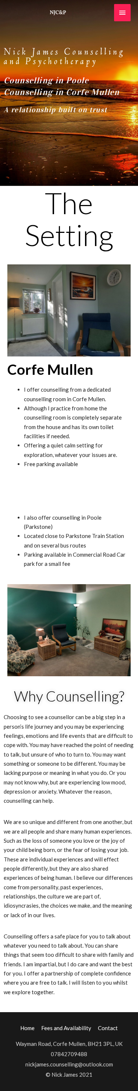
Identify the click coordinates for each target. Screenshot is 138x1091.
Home (27, 1028)
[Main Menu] (122, 12)
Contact (108, 1028)
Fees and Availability (66, 1028)
